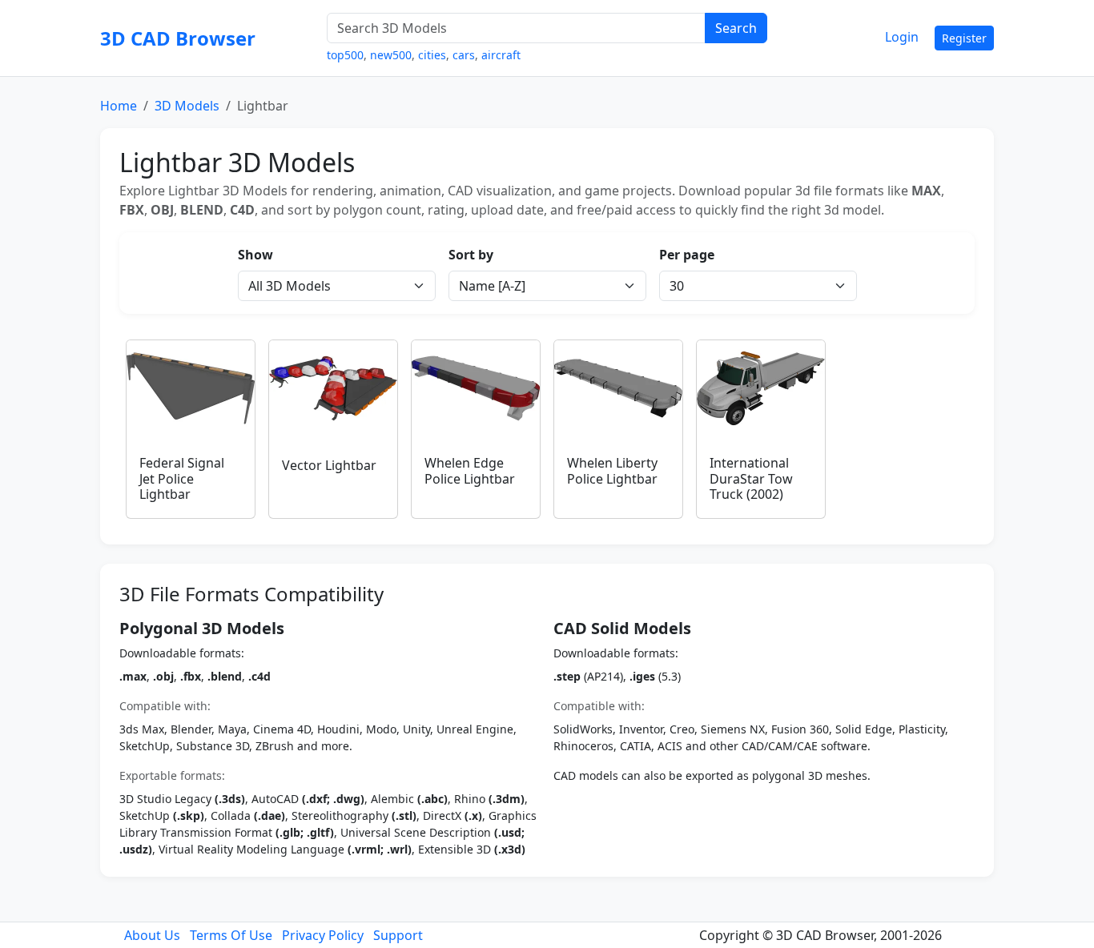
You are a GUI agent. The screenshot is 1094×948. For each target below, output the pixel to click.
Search (736, 28)
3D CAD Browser (177, 38)
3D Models (187, 105)
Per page (686, 254)
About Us (152, 935)
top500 (345, 54)
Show (255, 254)
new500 (391, 54)
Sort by (470, 254)
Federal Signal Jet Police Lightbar (181, 478)
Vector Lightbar (329, 465)
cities (432, 54)
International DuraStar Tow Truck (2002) (751, 478)
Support (398, 935)
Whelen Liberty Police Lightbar (612, 470)
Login (902, 37)
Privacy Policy (323, 935)
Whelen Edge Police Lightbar (469, 470)
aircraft (501, 54)
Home (118, 105)
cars (463, 54)
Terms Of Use (231, 935)
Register (964, 38)
